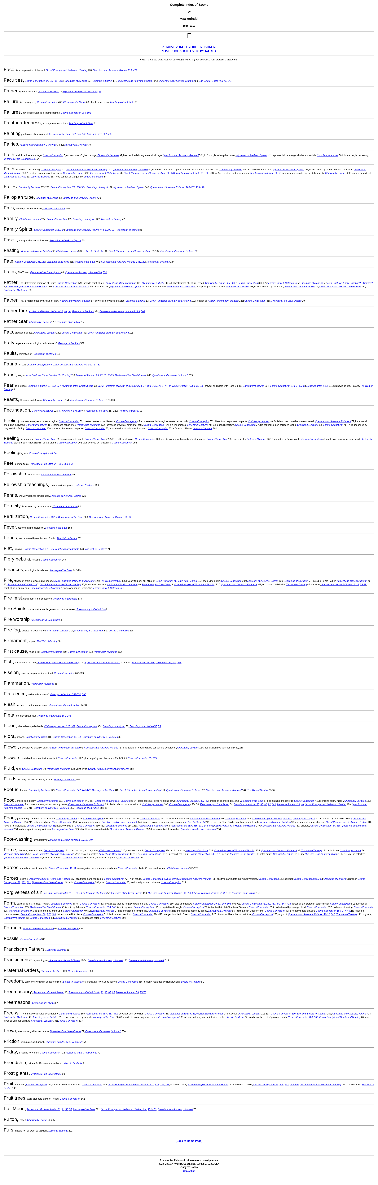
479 (135, 70)
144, (124, 1109)
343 (333, 914)
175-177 (161, 386)
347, (68, 790)
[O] (167, 50)
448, (282, 1084)
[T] (189, 50)
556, (61, 464)
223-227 (192, 893)
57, (143, 726)
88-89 (111, 375)
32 (99, 364)
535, (184, 825)
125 (55, 364)
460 (349, 911)
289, (268, 903)
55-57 (363, 584)
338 (179, 662)
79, (179, 386)
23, (358, 584)
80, (80, 91)
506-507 (171, 879)
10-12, (309, 914)
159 (143, 262)
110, (283, 1013)
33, (106, 992)
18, (338, 584)
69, (87, 375)
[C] (172, 46)
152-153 (152, 1109)
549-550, (66, 694)
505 (155, 758)
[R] (180, 50)
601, (201, 825)
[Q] (176, 50)
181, (36, 549)
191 (167, 1084)
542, (62, 134)
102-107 (88, 840)
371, (298, 386)
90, (266, 804)
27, (144, 386)
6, (84, 992)
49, (40, 364)
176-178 (200, 187)
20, (108, 517)
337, (273, 903)
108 (201, 386)
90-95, (195, 386)
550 (105, 272)
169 (228, 893)
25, (183, 1013)
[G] (190, 46)
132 (206, 173)
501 (89, 113)
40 (302, 804)
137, (43, 517)
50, (67, 1109)
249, (224, 903)
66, (121, 262)
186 (69, 715)
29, (288, 804)
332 (73, 726)
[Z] (215, 50)
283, (24, 882)
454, (323, 825)
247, (344, 911)
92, (269, 804)
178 (173, 173)
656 (211, 825)
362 (29, 882)
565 (84, 694)
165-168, (267, 818)
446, (266, 1084)
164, (211, 893)
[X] (207, 50)
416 (289, 903)
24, (119, 386)
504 (229, 903)
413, (99, 1013)
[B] (168, 46)
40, (65, 311)
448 (53, 825)
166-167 (172, 187)
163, (154, 386)
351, (47, 230)
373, (76, 893)
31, (190, 173)
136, (28, 262)
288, (300, 1017)
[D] (177, 46)
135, (162, 1084)
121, (131, 1084)
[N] (162, 50)
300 (234, 283)
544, (44, 464)
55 (70, 1109)
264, (73, 113)
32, (46, 311)
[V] (197, 50)
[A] (163, 46)
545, (79, 134)
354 (62, 230)
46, (41, 453)
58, (127, 992)
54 (55, 453)
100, (147, 173)
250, (218, 283)
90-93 (111, 230)
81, (105, 375)
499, (120, 311)
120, (202, 854)
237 (59, 386)
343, (284, 903)
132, (51, 81)
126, (157, 1084)
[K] (206, 46)
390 (320, 879)
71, (39, 386)
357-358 (59, 81)
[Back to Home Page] (189, 1140)
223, (57, 726)
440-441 (287, 818)
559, (66, 464)
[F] (185, 46)
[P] (171, 50)
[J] (201, 46)
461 (58, 517)
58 (280, 173)
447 (206, 801)
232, (54, 386)
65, (140, 758)
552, (89, 134)
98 (100, 91)
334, (98, 907)
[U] (193, 50)
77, (101, 375)
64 (130, 517)
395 (303, 386)
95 (113, 992)
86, (262, 804)
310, (282, 386)
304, (174, 662)
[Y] (211, 50)
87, (110, 992)
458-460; (294, 1084)
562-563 (107, 134)
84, (38, 825)
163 (43, 262)
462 (116, 1013)
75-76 (143, 992)
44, (167, 893)
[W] (202, 50)
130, (299, 1013)
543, (206, 825)
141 (230, 81)
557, (100, 134)
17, (77, 364)
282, (63, 187)
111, (71, 893)
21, (102, 992)
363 (316, 1017)
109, (149, 386)
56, (264, 173)
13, (112, 70)
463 (81, 893)
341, (279, 903)
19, (66, 840)
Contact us (189, 1171)
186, (328, 911)
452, (287, 1084)
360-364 (81, 187)
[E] (181, 46)
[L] (210, 46)
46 (69, 311)
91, (56, 893)
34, (37, 81)
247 (218, 854)
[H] (194, 46)
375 (52, 549)
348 (114, 907)
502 (143, 311)
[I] (198, 46)
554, (94, 134)
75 (159, 726)
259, (151, 662)
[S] (185, 50)
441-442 (86, 790)
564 (71, 464)
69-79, (213, 81)
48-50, (86, 230)
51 (75, 868)
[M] (214, 46)
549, (84, 134)
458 (338, 825)
